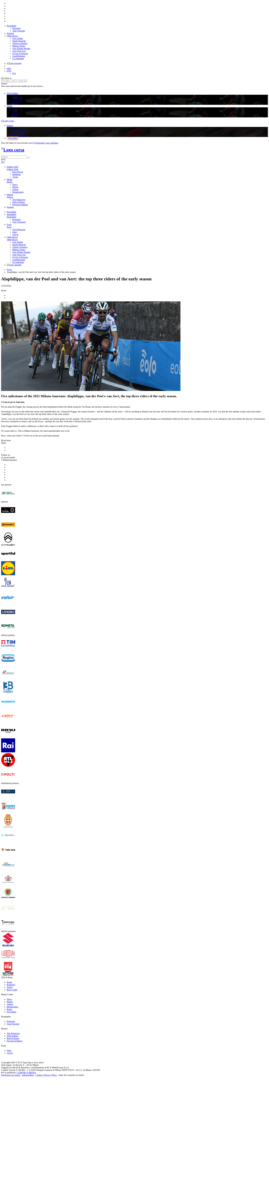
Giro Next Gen (19, 51)
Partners (10, 33)
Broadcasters (18, 192)
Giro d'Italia (17, 38)
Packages (16, 28)
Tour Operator (18, 31)
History (10, 125)
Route (9, 982)
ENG (9, 71)
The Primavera (18, 130)
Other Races (12, 36)
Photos (15, 113)
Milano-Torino (18, 46)
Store (14, 232)
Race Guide (12, 990)
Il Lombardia (18, 58)
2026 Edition (12, 93)
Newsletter (13, 138)
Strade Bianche (19, 41)
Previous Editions (20, 135)
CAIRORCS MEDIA (26, 1072)
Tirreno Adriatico (19, 43)
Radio (9, 1009)
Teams (15, 103)
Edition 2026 (12, 167)
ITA (14, 73)
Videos (15, 116)
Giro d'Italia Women (21, 48)
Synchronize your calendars (46, 143)
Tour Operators (19, 222)
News (15, 111)
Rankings (16, 101)
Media (9, 106)
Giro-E (15, 234)
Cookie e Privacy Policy (46, 1075)
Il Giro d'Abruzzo (20, 53)
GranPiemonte (18, 56)
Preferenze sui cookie (11, 1075)
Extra (9, 224)
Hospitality (11, 26)
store (9, 68)
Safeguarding (28, 1075)
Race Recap (17, 98)
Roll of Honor (18, 133)
